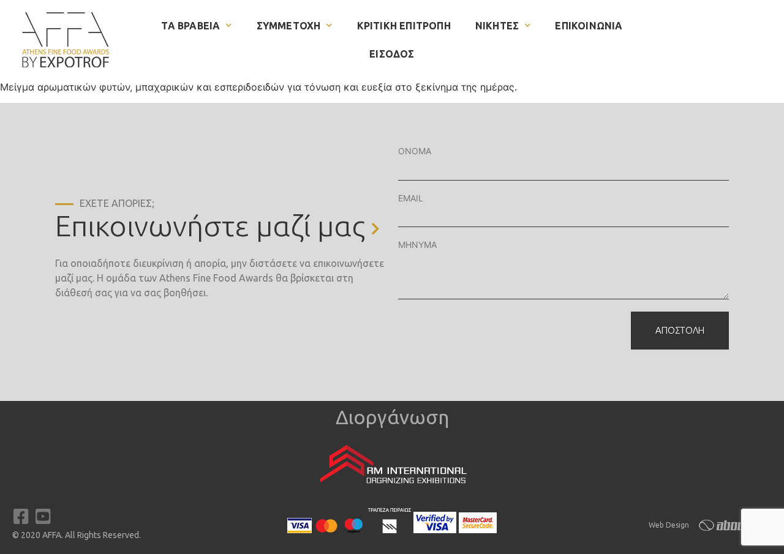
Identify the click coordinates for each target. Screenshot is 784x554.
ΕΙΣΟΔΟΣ (391, 53)
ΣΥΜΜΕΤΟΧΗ (289, 25)
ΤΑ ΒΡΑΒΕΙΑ (190, 25)
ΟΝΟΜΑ (414, 151)
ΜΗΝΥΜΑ (417, 244)
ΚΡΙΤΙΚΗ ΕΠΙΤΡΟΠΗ (404, 25)
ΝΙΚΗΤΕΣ (497, 25)
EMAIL (410, 198)
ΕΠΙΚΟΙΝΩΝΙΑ (588, 25)
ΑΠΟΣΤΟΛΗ (679, 330)
